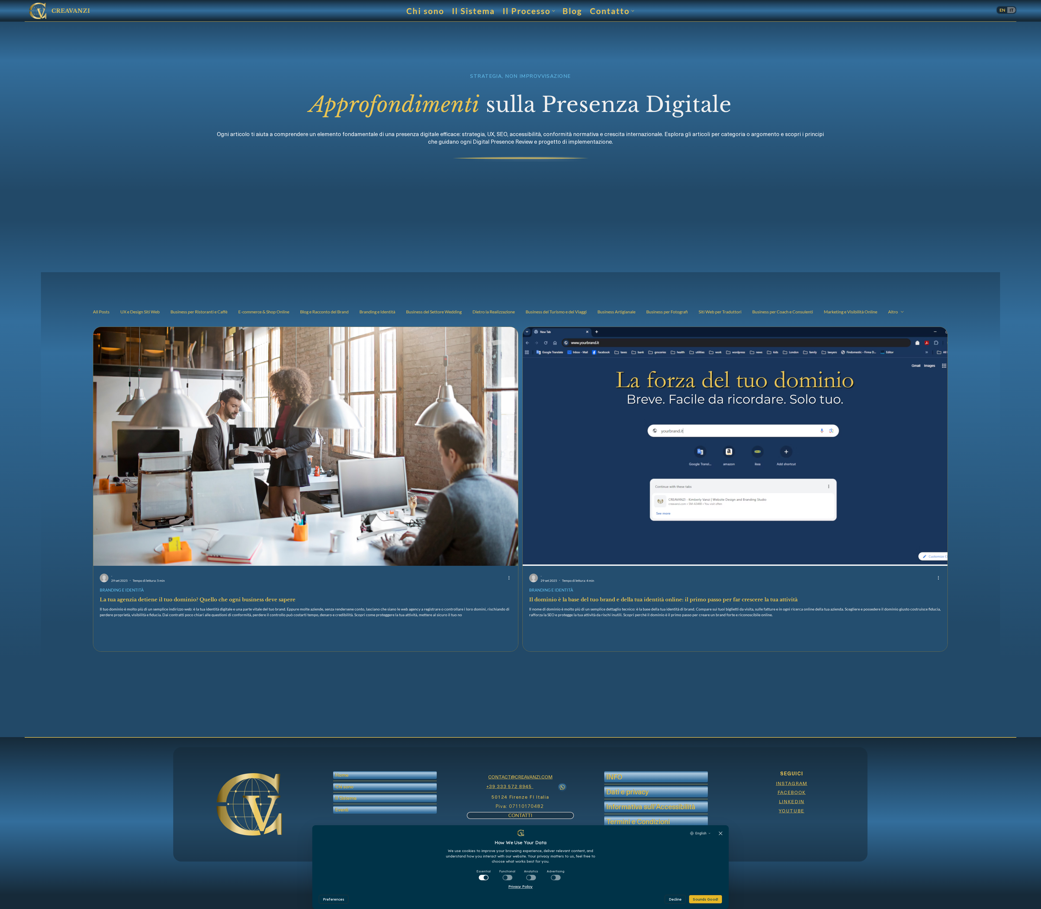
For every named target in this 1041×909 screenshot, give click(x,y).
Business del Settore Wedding (434, 311)
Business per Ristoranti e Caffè (199, 311)
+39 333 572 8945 (510, 786)
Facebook (791, 792)
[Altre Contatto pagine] (632, 10)
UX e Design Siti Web (140, 311)
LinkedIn (792, 801)
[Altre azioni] (510, 578)
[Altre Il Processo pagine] (553, 10)
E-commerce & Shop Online (263, 311)
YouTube (791, 810)
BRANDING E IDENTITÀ (122, 589)
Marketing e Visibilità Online (850, 311)
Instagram (791, 783)
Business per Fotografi (667, 311)
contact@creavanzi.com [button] (520, 776)
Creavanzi (71, 11)
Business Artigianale (616, 311)
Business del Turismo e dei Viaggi (556, 311)
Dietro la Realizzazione (494, 311)
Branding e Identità (377, 311)
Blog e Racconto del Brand (324, 311)
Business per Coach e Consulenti (782, 311)
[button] (341, 810)
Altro (893, 311)
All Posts (101, 311)
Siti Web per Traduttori (720, 311)
